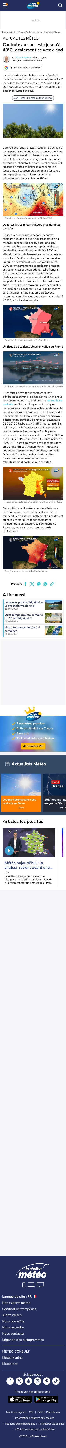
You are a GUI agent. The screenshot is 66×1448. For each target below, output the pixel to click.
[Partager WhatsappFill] (45, 584)
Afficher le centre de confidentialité (34, 1429)
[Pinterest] (46, 1381)
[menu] (6, 5)
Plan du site (53, 1412)
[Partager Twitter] (32, 584)
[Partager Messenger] (39, 584)
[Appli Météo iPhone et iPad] (20, 1400)
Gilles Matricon (23, 57)
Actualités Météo (16, 32)
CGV (40, 1412)
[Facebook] (10, 1381)
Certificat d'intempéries (19, 1309)
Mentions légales (16, 1412)
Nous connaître (13, 1321)
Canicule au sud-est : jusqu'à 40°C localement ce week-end (44, 32)
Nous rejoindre (13, 1327)
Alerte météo (12, 1315)
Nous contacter (13, 1333)
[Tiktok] (56, 1381)
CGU (31, 1412)
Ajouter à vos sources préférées (25, 67)
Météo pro (9, 1363)
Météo (3, 32)
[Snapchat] (28, 1381)
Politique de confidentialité (20, 1424)
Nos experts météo (16, 1303)
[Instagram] (37, 1381)
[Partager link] (52, 584)
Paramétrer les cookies (51, 1423)
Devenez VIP (35, 746)
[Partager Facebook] (25, 584)
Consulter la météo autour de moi (33, 98)
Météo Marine (12, 1357)
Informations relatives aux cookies (34, 1418)
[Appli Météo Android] (46, 1400)
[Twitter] (19, 1381)
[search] (60, 5)
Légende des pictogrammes (23, 1340)
